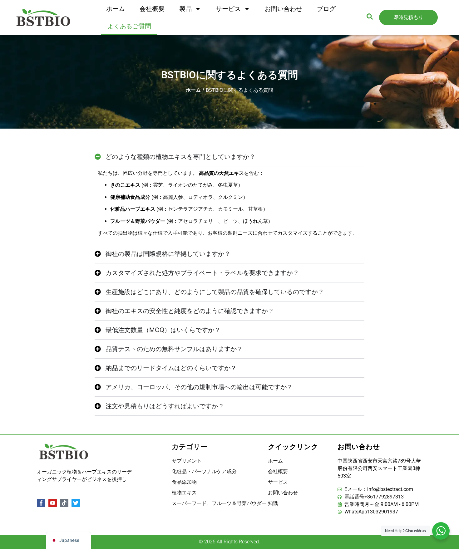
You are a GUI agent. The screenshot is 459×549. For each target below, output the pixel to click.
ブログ (326, 8)
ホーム (115, 8)
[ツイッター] (76, 503)
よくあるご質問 (129, 26)
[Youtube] (52, 503)
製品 (185, 8)
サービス (228, 8)
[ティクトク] (64, 503)
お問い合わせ (283, 8)
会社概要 (152, 8)
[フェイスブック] (41, 503)
